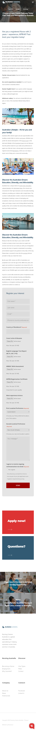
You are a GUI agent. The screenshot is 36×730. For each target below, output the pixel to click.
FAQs (20, 669)
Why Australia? (7, 671)
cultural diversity (6, 188)
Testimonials (6, 696)
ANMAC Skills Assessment (15, 366)
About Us (5, 691)
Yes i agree (11, 469)
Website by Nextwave (7, 725)
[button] (33, 2)
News (4, 693)
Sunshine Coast (19, 143)
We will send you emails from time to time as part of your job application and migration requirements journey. (17, 476)
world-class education (25, 186)
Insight (18, 9)
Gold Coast (25, 141)
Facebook (21, 691)
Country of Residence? (16, 327)
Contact (20, 671)
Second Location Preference (15, 425)
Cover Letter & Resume (14, 338)
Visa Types (21, 666)
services (25, 253)
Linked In (21, 693)
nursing (25, 9)
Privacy (26, 720)
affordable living (18, 188)
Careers (10, 9)
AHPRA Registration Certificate (16, 379)
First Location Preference (17, 408)
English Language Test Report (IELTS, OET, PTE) (16, 352)
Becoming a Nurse (8, 666)
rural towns (22, 138)
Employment (6, 669)
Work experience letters (14, 395)
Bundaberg (15, 151)
